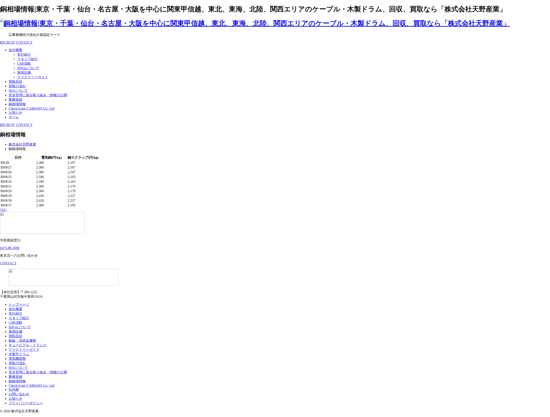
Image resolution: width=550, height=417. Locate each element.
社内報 (14, 389)
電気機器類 (17, 358)
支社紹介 (24, 54)
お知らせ (15, 112)
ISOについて (18, 90)
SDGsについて (28, 68)
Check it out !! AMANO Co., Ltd (31, 108)
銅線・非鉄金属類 (22, 340)
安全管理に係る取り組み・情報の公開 (38, 95)
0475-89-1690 (9, 248)
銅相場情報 (17, 104)
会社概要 (15, 50)
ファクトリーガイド (32, 77)
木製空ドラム (19, 354)
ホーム (14, 117)
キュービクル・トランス (27, 345)
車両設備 (24, 72)
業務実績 (15, 99)
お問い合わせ (19, 394)
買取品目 (15, 81)
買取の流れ (17, 86)
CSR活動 (24, 63)
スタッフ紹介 (27, 59)
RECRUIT (7, 42)
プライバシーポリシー (26, 403)
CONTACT (24, 42)
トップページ (19, 304)
